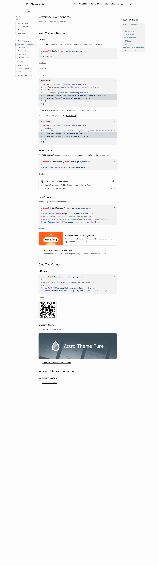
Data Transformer (129, 38)
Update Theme (23, 65)
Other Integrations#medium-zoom (56, 362)
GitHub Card (129, 31)
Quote (127, 28)
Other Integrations (24, 57)
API (75, 4)
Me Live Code (37, 4)
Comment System (131, 51)
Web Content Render (131, 24)
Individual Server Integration (133, 48)
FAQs (19, 72)
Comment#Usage (49, 382)
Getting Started (23, 23)
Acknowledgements (25, 75)
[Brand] (28, 4)
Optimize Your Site (24, 68)
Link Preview (129, 34)
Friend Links (22, 54)
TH (126, 4)
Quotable (43, 110)
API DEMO (83, 4)
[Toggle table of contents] (143, 16)
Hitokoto (71, 115)
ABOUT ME (115, 4)
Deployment (22, 30)
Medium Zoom (130, 44)
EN (122, 4)
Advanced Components (26, 44)
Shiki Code (21, 48)
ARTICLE (104, 4)
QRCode (128, 41)
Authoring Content (24, 26)
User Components (24, 41)
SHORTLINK (94, 4)
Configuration (22, 33)
